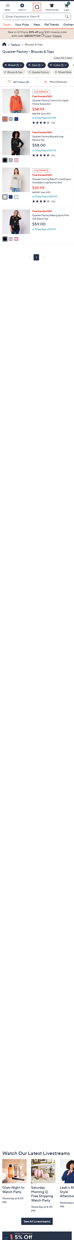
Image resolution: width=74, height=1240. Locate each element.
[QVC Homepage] (4, 44)
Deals (7, 24)
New (37, 24)
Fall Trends (51, 24)
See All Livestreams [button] (37, 1221)
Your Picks (22, 24)
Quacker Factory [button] (40, 72)
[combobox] (33, 16)
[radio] (5, 119)
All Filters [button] (21, 82)
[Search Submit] (67, 16)
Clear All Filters (63, 57)
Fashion (15, 44)
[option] (37, 34)
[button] (7, 8)
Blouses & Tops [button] (14, 72)
